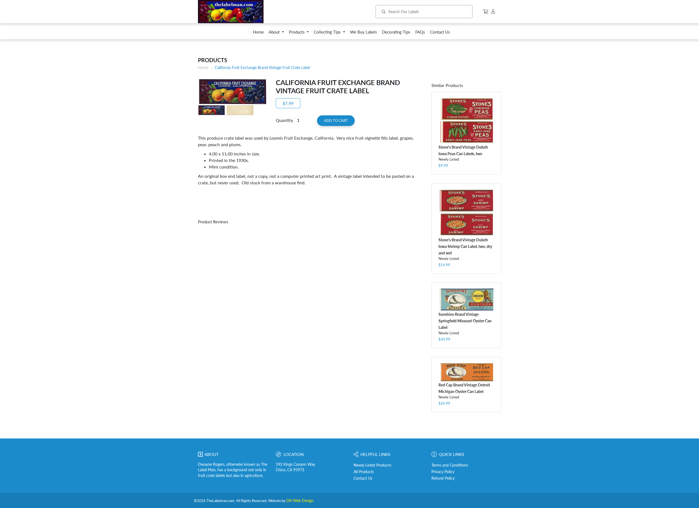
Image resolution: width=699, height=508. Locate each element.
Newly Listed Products (372, 465)
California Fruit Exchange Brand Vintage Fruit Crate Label (262, 67)
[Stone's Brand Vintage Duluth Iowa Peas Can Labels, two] (466, 120)
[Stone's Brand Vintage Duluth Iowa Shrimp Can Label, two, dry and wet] (466, 212)
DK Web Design (299, 500)
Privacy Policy (442, 472)
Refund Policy (443, 478)
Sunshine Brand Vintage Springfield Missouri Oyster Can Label (465, 321)
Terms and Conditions (449, 465)
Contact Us (363, 478)
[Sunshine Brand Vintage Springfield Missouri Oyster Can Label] (466, 299)
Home (203, 67)
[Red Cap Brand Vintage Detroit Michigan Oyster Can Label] (466, 372)
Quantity (284, 120)
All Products (364, 472)
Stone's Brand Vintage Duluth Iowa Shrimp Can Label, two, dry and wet (465, 246)
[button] (276, 33)
